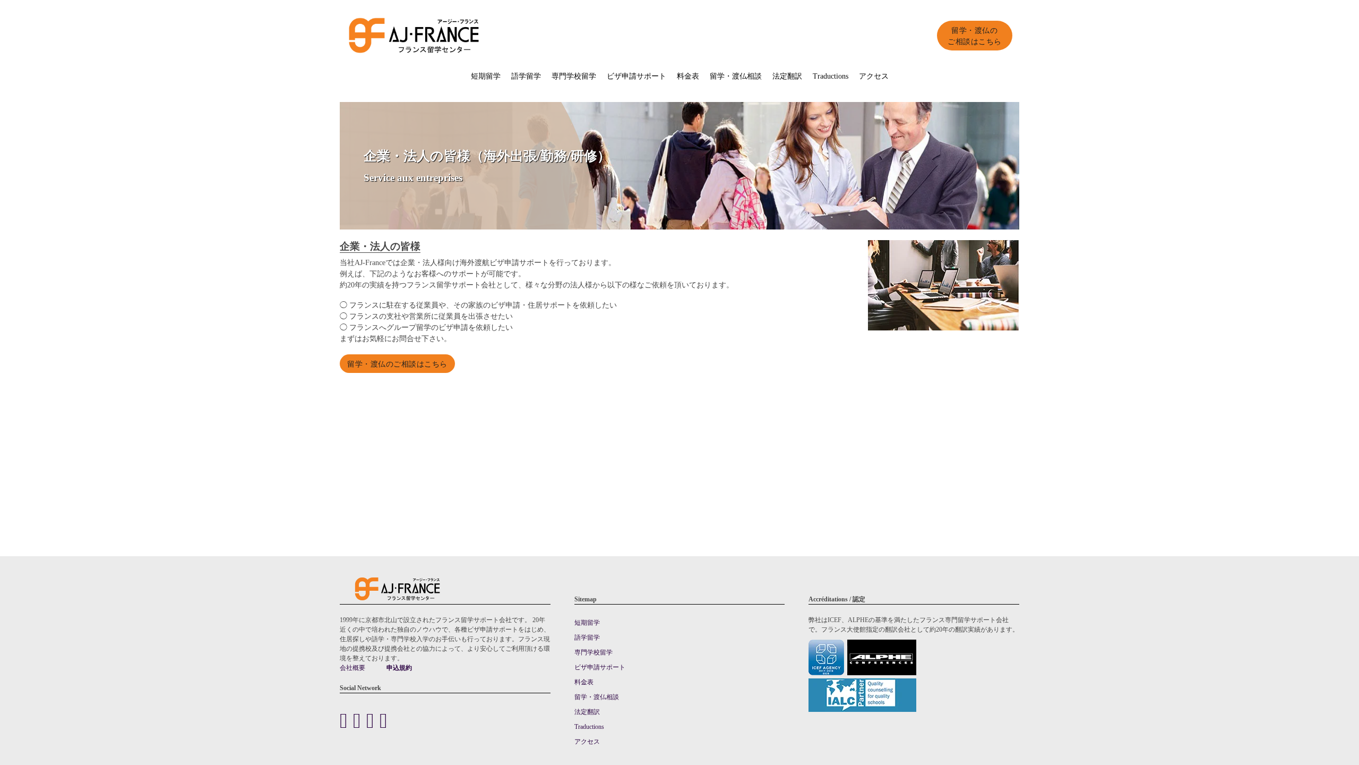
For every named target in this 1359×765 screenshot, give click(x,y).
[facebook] (346, 720)
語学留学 (526, 75)
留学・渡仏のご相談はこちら (975, 36)
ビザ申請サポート (636, 75)
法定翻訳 (787, 75)
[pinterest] (373, 720)
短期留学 (486, 75)
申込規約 (399, 667)
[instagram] (384, 720)
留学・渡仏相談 (736, 75)
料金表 (688, 75)
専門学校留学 (574, 75)
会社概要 (352, 667)
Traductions (830, 75)
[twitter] (359, 720)
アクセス (874, 75)
